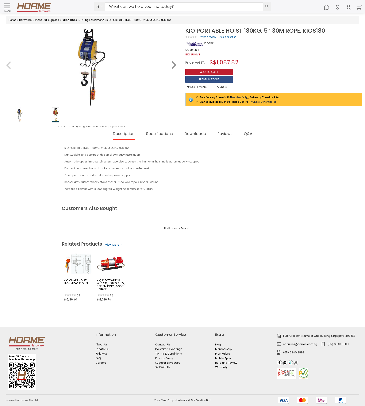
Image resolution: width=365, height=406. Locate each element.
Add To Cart (209, 72)
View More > (113, 245)
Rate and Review (226, 363)
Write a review (208, 37)
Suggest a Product (167, 363)
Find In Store (210, 79)
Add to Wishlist (198, 86)
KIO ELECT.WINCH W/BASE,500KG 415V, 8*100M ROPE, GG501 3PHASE (111, 284)
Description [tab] (124, 133)
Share (223, 86)
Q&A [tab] (248, 133)
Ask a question (228, 36)
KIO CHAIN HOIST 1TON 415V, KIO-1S (76, 281)
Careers (101, 363)
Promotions (222, 354)
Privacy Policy (164, 358)
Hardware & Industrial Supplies (39, 20)
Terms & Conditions (168, 354)
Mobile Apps (223, 358)
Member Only (239, 97)
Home (13, 20)
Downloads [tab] (195, 133)
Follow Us (101, 354)
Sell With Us (162, 367)
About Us (101, 344)
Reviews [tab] (224, 133)
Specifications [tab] (159, 133)
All (98, 7)
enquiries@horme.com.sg (300, 344)
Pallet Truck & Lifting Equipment (83, 20)
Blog (218, 344)
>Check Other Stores (263, 101)
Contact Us (162, 344)
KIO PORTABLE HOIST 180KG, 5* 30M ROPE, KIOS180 (138, 20)
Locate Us (102, 349)
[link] (191, 36)
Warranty (221, 367)
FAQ (98, 358)
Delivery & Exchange (168, 349)
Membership (223, 349)
